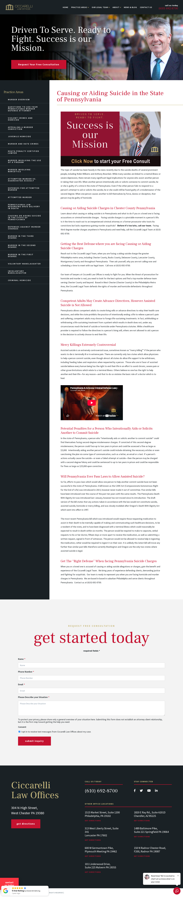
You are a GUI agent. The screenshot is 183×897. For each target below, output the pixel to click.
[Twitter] (141, 791)
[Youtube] (149, 791)
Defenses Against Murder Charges (24, 227)
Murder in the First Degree (20, 255)
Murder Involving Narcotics (19, 170)
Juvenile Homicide (19, 136)
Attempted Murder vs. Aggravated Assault (22, 180)
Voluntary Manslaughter (24, 263)
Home (65, 7)
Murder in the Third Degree (21, 237)
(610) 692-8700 (101, 791)
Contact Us (146, 7)
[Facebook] (135, 791)
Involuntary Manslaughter (17, 272)
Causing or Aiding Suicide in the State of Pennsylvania (24, 217)
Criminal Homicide (19, 280)
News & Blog (130, 7)
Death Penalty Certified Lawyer (23, 152)
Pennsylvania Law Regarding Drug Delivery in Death (24, 206)
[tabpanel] (104, 819)
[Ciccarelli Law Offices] (19, 7)
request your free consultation (38, 64)
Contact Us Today (9, 884)
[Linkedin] (156, 791)
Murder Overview (19, 99)
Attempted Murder (20, 197)
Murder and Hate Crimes (23, 143)
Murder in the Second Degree (22, 246)
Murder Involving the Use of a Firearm (24, 161)
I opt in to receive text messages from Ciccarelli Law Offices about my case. (56, 731)
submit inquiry (34, 740)
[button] (48, 886)
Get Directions (26, 823)
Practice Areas (79, 7)
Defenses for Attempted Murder (24, 189)
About (116, 7)
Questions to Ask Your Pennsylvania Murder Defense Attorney (23, 109)
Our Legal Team (100, 7)
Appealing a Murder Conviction (20, 128)
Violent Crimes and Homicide (20, 119)
